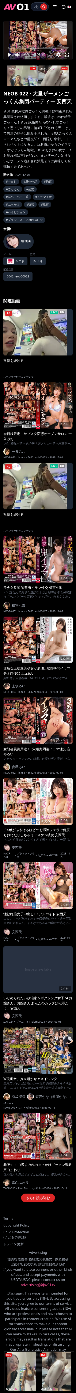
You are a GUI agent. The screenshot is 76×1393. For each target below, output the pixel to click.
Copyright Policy (16, 1225)
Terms (8, 1218)
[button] (9, 54)
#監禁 (30, 204)
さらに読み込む (38, 1197)
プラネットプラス (26, 855)
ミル (20, 1107)
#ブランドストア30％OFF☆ (24, 220)
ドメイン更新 (13, 1244)
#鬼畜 (45, 204)
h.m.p (21, 457)
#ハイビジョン (16, 212)
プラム (20, 1021)
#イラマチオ (43, 197)
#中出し (11, 181)
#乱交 (30, 189)
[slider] (38, 48)
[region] (38, 40)
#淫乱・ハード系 (17, 197)
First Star (23, 1188)
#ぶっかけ (13, 204)
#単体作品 (30, 181)
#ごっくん (13, 189)
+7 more (8, 1103)
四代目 (37, 261)
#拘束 (48, 181)
